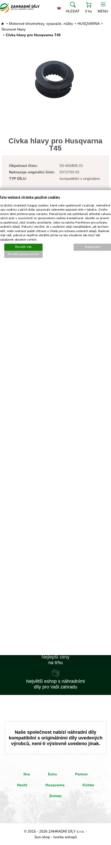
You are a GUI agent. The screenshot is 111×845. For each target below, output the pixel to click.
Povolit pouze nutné (23, 254)
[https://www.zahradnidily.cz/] (19, 8)
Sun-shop (42, 837)
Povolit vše (23, 247)
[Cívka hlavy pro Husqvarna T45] (55, 80)
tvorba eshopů (65, 837)
